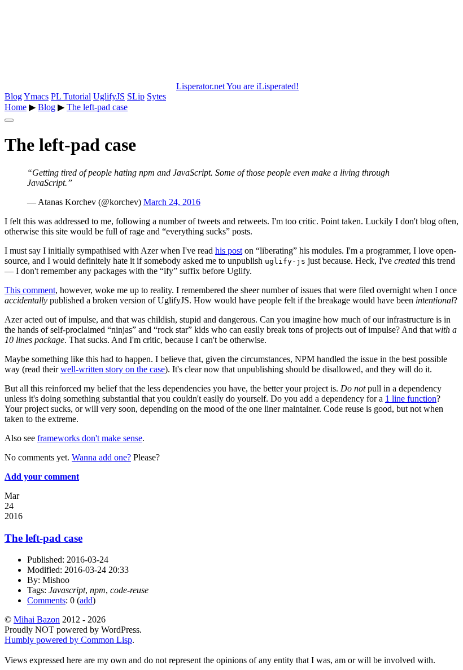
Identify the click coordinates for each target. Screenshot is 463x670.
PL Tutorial (71, 96)
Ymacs (36, 96)
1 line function (410, 398)
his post (228, 250)
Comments (46, 600)
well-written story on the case (112, 369)
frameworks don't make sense (89, 438)
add (86, 600)
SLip (136, 96)
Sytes (156, 96)
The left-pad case (97, 107)
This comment (30, 290)
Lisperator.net (237, 86)
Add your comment (42, 476)
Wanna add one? (101, 457)
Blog (13, 96)
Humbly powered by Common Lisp (68, 640)
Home (16, 107)
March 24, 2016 (171, 202)
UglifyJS (109, 96)
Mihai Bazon (37, 619)
